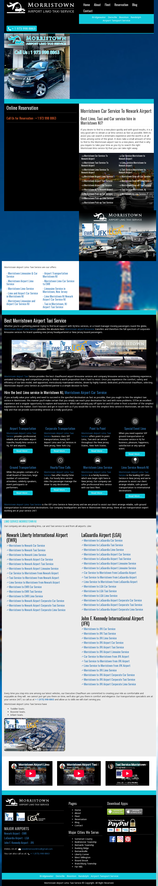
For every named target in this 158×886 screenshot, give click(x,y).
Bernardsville (81, 851)
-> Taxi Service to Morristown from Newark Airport (32, 578)
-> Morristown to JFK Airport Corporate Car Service (108, 675)
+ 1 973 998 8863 (23, 28)
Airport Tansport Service (116, 20)
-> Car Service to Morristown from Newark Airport (32, 573)
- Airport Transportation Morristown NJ (55, 274)
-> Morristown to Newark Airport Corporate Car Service (35, 601)
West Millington (82, 857)
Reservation (121, 4)
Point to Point (98, 428)
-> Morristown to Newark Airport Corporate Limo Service (35, 610)
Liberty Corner (82, 854)
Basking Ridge (82, 848)
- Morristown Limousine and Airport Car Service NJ (20, 302)
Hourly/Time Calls (60, 467)
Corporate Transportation (60, 428)
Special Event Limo (135, 428)
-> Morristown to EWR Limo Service (24, 596)
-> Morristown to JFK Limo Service (99, 638)
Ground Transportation (23, 467)
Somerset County (83, 838)
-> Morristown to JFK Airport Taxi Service (102, 647)
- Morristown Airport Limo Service (19, 282)
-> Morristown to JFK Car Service (98, 629)
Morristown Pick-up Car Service (98, 193)
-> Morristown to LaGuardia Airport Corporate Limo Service (112, 609)
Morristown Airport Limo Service (98, 176)
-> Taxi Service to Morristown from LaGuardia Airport (109, 577)
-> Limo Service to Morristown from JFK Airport (105, 666)
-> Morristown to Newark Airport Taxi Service (29, 564)
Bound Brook (81, 860)
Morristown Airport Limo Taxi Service (23, 504)
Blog (134, 4)
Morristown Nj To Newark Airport (98, 189)
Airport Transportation (23, 428)
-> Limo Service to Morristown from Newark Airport (33, 582)
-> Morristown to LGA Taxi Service (99, 591)
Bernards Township (84, 845)
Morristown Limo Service (97, 467)
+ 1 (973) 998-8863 (40, 853)
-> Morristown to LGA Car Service (98, 586)
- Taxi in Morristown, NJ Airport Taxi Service (55, 305)
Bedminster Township (86, 841)
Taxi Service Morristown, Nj (133, 189)
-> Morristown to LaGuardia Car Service (102, 540)
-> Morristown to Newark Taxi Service (25, 550)
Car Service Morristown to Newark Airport (132, 157)
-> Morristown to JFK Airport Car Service (102, 643)
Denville (112, 17)
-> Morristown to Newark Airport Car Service (29, 559)
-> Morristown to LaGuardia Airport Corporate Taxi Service (111, 605)
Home (86, 4)
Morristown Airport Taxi (16, 376)
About (97, 4)
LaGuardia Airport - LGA (16, 838)
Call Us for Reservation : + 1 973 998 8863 (31, 118)
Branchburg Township (85, 863)
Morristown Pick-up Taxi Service (98, 202)
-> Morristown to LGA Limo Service (99, 596)
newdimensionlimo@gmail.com (37, 848)
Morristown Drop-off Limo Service (136, 180)
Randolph (136, 17)
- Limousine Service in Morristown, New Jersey (55, 290)
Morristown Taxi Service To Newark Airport (94, 164)
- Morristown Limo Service (20, 289)
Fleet (107, 4)
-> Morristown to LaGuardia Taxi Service (102, 545)
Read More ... (22, 450)
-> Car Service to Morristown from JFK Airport (105, 656)
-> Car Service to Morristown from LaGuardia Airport (108, 573)
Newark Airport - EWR (15, 833)
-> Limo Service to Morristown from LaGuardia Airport (109, 582)
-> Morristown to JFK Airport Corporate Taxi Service (108, 679)
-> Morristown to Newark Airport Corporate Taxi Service (35, 605)
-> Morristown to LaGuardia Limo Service (102, 550)
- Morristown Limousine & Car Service (21, 274)
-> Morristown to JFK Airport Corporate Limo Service (108, 684)
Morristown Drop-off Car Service (135, 176)
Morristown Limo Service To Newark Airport (95, 171)
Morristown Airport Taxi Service (98, 180)
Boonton (124, 17)
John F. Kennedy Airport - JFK (19, 843)
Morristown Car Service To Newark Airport (94, 157)
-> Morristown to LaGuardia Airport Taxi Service (106, 559)
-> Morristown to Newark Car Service (25, 545)
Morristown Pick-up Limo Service (99, 198)
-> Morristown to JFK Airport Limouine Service (105, 652)
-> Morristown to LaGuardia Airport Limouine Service (108, 563)
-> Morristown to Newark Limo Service (26, 555)
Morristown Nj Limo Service (133, 193)
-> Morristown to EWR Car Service (24, 587)
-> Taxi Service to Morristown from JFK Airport (105, 661)
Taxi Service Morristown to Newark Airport (132, 171)
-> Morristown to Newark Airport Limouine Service (32, 568)
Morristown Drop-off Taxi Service (136, 185)
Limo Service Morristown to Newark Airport (132, 164)
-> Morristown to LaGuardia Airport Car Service (106, 554)
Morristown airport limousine (79, 329)
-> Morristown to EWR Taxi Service (24, 591)
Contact (88, 10)
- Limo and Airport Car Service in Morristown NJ (22, 294)
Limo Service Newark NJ (135, 467)
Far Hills (79, 866)
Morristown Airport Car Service (98, 185)
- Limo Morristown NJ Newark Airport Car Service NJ (58, 297)
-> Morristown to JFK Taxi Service (98, 633)
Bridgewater (99, 17)
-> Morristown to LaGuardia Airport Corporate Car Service (111, 600)
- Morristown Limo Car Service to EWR (58, 282)
